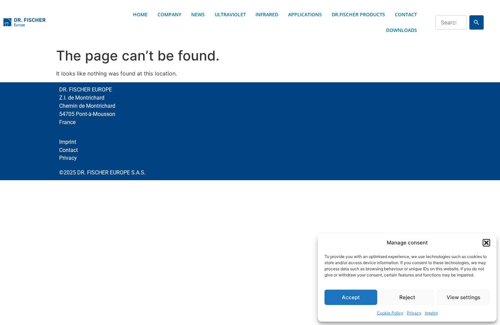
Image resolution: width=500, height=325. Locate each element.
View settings (463, 297)
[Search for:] (451, 22)
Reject (407, 297)
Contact (406, 14)
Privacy (414, 312)
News (198, 14)
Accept (351, 297)
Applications (305, 14)
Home (140, 14)
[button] (486, 242)
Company (169, 14)
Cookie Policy (390, 312)
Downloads (401, 30)
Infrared (266, 14)
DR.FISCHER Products (358, 14)
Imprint (431, 312)
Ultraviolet (230, 14)
